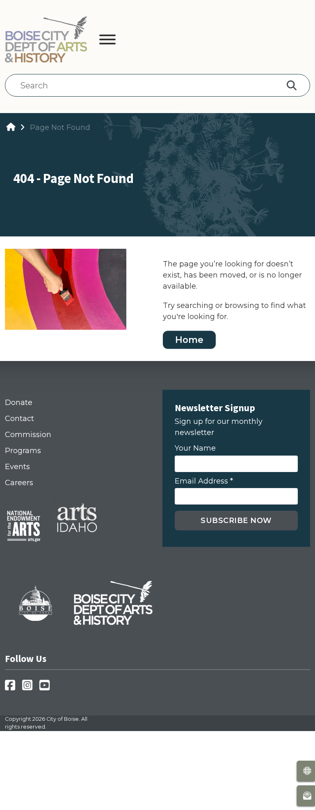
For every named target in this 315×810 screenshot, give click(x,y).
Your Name (195, 448)
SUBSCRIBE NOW (236, 520)
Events (17, 466)
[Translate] (306, 771)
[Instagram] (29, 687)
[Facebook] (12, 687)
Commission (28, 434)
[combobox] (148, 85)
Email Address (204, 481)
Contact (19, 418)
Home (189, 339)
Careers (19, 482)
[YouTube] (47, 687)
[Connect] (306, 795)
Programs (23, 450)
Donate (18, 402)
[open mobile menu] (107, 41)
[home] (10, 127)
